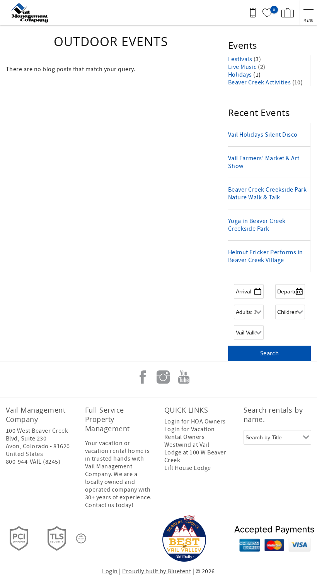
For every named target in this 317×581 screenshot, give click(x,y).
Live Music (243, 67)
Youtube (183, 377)
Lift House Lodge (187, 468)
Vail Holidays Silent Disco (262, 135)
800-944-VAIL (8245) (33, 462)
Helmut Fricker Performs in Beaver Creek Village (265, 256)
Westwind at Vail (187, 445)
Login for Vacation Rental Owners (189, 433)
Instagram (163, 377)
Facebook (142, 377)
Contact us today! (109, 505)
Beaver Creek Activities (260, 82)
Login (110, 571)
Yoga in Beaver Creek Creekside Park (257, 225)
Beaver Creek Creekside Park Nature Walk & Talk (267, 193)
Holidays (240, 75)
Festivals (241, 59)
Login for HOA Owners (195, 421)
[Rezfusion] (81, 538)
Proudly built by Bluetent (156, 571)
